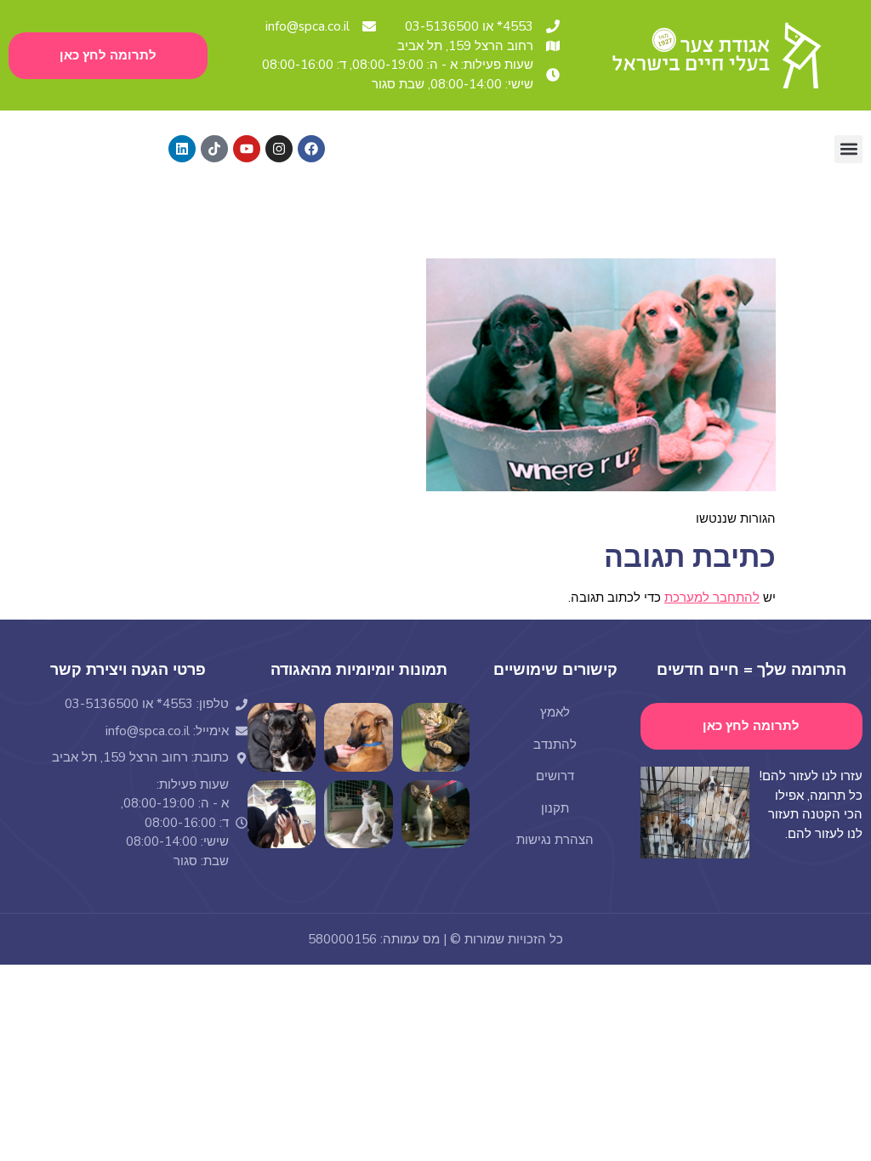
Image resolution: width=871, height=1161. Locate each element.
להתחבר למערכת (712, 597)
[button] (848, 149)
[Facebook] (311, 148)
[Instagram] (279, 148)
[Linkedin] (182, 148)
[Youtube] (246, 148)
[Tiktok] (214, 148)
